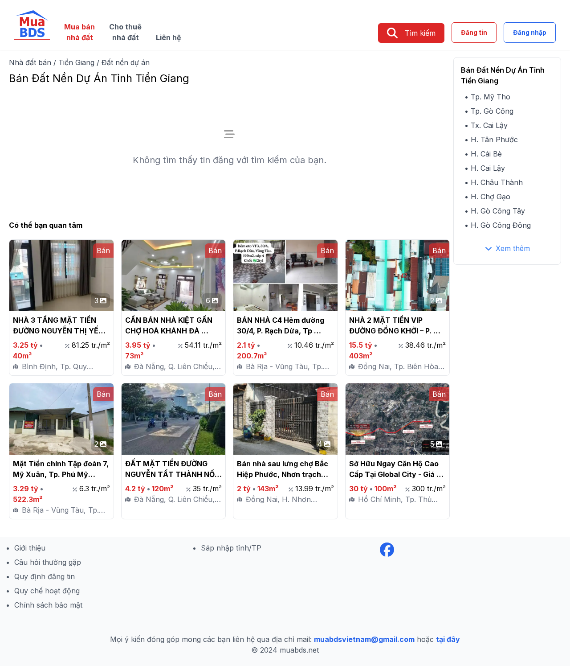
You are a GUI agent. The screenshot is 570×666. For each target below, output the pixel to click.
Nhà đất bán (30, 62)
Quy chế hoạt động (47, 590)
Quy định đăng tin (44, 576)
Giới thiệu (29, 547)
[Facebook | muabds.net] (387, 549)
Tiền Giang (76, 62)
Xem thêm (513, 248)
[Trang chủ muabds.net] (32, 25)
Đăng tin (474, 32)
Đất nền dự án (126, 62)
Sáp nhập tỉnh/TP (231, 547)
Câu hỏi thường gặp (47, 562)
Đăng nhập (529, 32)
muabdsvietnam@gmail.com (364, 639)
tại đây (448, 639)
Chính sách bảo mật (48, 604)
